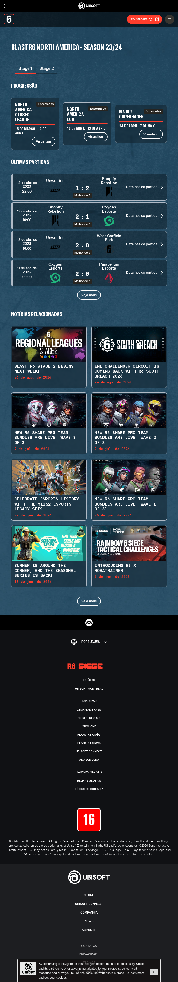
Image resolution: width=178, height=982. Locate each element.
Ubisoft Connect (89, 904)
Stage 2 (46, 68)
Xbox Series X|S (89, 718)
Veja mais (89, 295)
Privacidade (89, 954)
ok (154, 971)
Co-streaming (141, 19)
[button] (89, 187)
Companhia (89, 912)
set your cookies (55, 977)
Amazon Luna (89, 759)
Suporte (89, 930)
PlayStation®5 (89, 734)
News (89, 921)
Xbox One (89, 726)
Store (89, 895)
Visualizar (43, 141)
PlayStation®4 (89, 743)
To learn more (135, 973)
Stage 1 (25, 68)
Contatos (89, 945)
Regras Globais (89, 780)
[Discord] (89, 622)
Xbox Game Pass (89, 709)
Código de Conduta (89, 789)
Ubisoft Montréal (89, 688)
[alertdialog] (89, 970)
